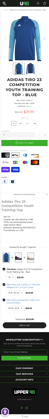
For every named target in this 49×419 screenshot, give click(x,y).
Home (5, 10)
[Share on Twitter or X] (12, 181)
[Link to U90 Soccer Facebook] (22, 408)
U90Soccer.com (26, 399)
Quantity (5, 131)
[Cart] (44, 3)
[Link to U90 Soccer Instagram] (27, 408)
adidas (28, 106)
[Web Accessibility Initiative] (5, 412)
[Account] (38, 3)
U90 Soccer (24, 3)
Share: (4, 177)
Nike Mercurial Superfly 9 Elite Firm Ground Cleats (23, 301)
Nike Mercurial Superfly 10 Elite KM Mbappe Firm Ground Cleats (23, 286)
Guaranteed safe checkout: (14, 150)
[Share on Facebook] (4, 181)
